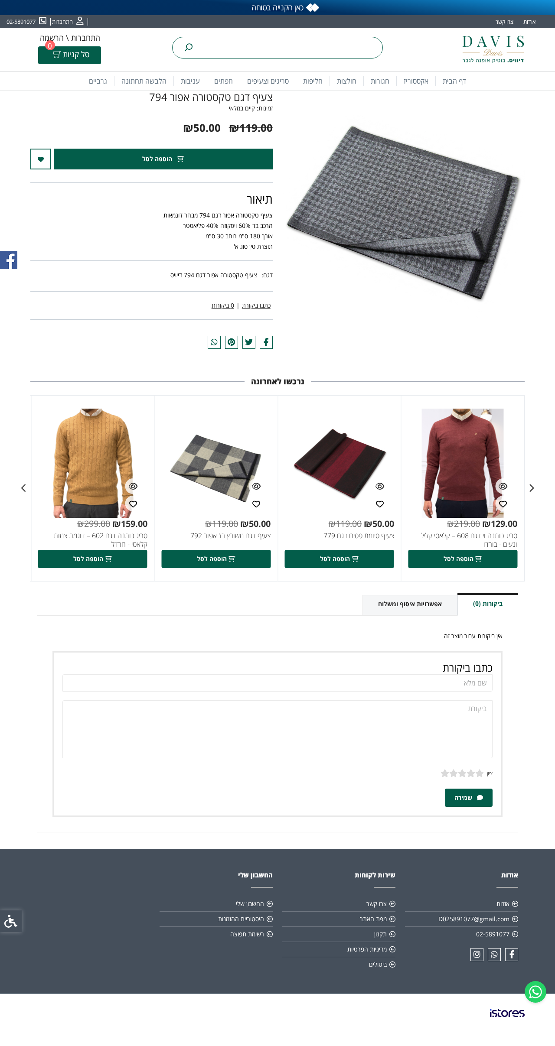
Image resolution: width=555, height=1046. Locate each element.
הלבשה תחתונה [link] (143, 81)
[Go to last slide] (531, 488)
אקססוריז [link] (416, 81)
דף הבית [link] (454, 81)
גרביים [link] (98, 81)
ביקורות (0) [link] (488, 603)
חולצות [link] (346, 81)
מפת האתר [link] (373, 919)
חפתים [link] (223, 81)
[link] (535, 992)
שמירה (464, 797)
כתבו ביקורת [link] (256, 305)
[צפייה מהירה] (503, 486)
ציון (490, 773)
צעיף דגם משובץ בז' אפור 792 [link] (230, 535)
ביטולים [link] (378, 964)
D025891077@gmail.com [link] (473, 919)
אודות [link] (529, 22)
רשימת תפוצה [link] (247, 934)
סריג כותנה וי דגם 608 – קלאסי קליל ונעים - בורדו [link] (469, 540)
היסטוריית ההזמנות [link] (241, 919)
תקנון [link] (380, 934)
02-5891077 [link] (492, 934)
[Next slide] (24, 488)
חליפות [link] (313, 81)
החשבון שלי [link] (250, 904)
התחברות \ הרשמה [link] (70, 37)
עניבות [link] (190, 81)
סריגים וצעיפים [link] (268, 81)
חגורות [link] (380, 81)
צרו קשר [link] (504, 22)
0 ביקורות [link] (223, 305)
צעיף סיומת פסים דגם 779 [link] (358, 535)
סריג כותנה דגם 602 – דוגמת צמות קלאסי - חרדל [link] (100, 540)
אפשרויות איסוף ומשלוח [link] (410, 604)
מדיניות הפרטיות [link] (367, 949)
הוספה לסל (158, 159)
